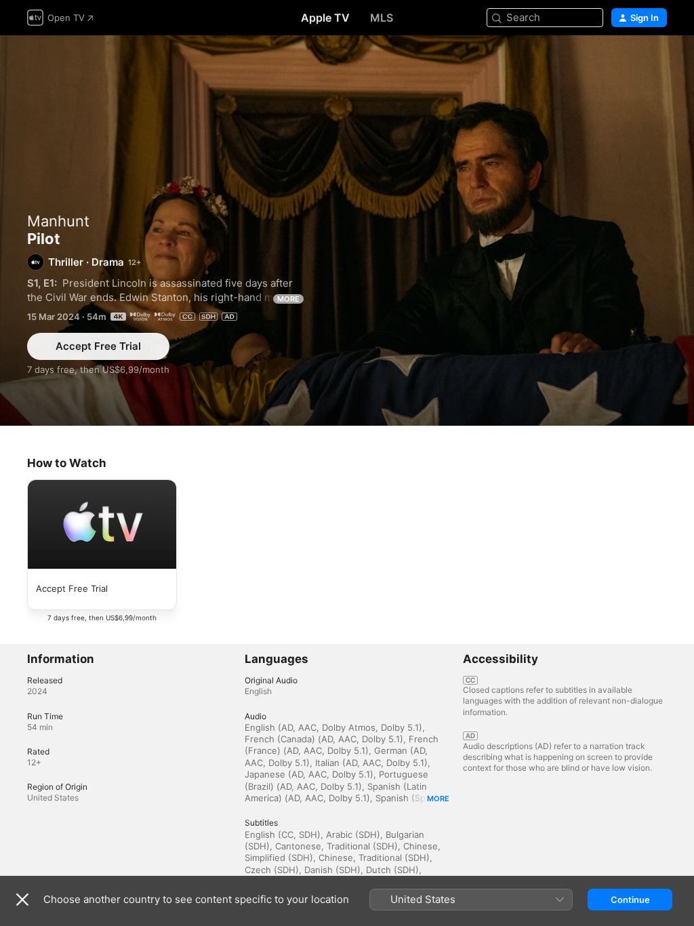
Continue (630, 899)
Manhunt (58, 221)
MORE (288, 299)
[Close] (22, 899)
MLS (381, 17)
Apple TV (325, 17)
